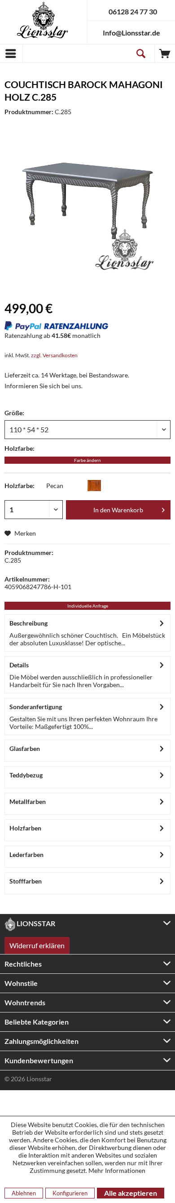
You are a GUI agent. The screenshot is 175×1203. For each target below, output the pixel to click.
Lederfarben (26, 854)
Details (19, 665)
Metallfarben (27, 801)
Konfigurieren (70, 1193)
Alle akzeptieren (130, 1193)
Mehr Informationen (116, 1170)
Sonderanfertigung (35, 706)
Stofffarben (25, 881)
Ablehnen (24, 1193)
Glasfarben (24, 748)
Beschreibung (28, 623)
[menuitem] (11, 53)
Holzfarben (25, 828)
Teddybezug (26, 775)
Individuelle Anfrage (87, 605)
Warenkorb (165, 53)
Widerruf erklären (37, 945)
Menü (11, 53)
